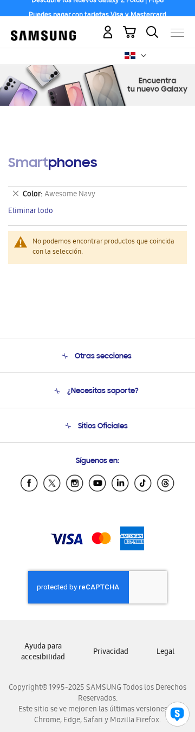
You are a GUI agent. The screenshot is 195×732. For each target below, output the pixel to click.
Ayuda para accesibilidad (43, 652)
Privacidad (110, 652)
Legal (165, 652)
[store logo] (43, 28)
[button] (143, 56)
